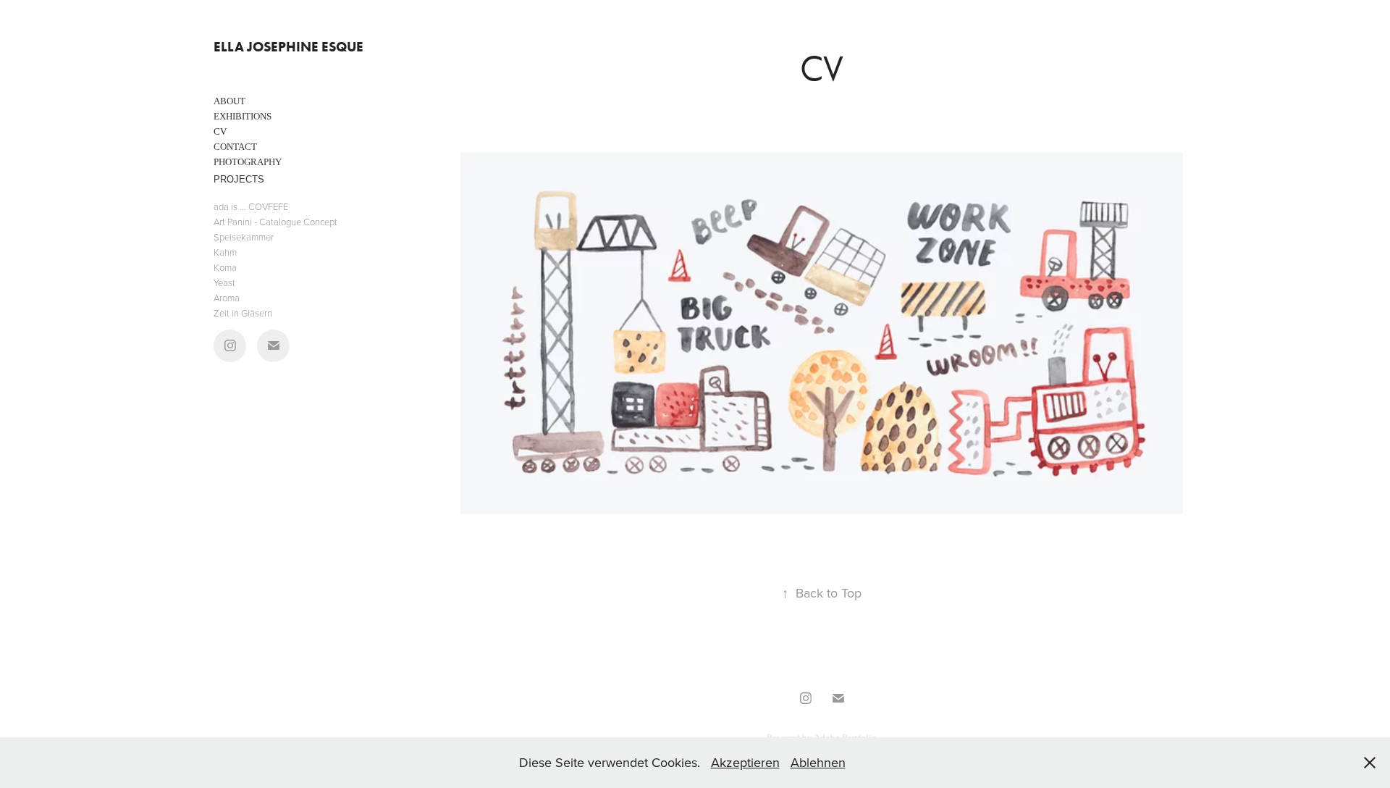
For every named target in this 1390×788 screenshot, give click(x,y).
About (229, 101)
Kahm (225, 252)
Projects (239, 179)
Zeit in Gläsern (243, 312)
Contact (235, 146)
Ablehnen (818, 762)
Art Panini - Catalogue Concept (275, 221)
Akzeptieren (745, 762)
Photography (248, 161)
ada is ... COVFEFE (251, 206)
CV (220, 131)
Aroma (227, 297)
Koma (225, 267)
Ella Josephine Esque (288, 46)
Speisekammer (244, 236)
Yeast (224, 282)
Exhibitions (242, 116)
